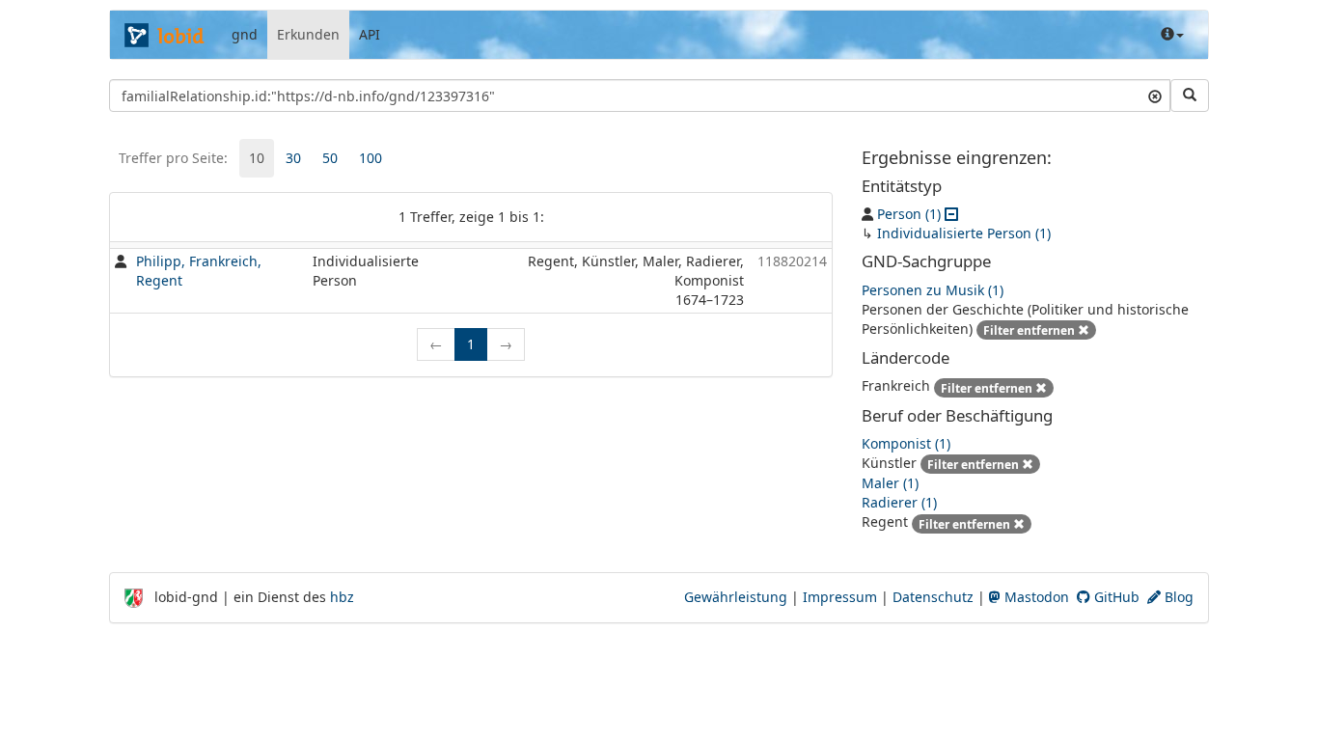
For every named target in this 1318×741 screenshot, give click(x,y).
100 (370, 158)
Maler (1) (890, 483)
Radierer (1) (899, 502)
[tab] (256, 158)
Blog (1177, 597)
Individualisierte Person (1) (964, 233)
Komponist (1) (906, 443)
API (369, 34)
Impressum (840, 597)
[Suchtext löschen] (1155, 95)
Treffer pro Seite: (173, 158)
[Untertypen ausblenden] (951, 214)
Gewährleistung (735, 597)
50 (330, 158)
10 (256, 158)
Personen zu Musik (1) (932, 290)
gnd (245, 34)
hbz (342, 597)
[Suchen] (1189, 95)
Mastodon (1035, 597)
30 (293, 158)
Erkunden (308, 34)
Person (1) (909, 214)
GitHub (1115, 597)
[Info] (1172, 35)
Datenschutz (933, 597)
